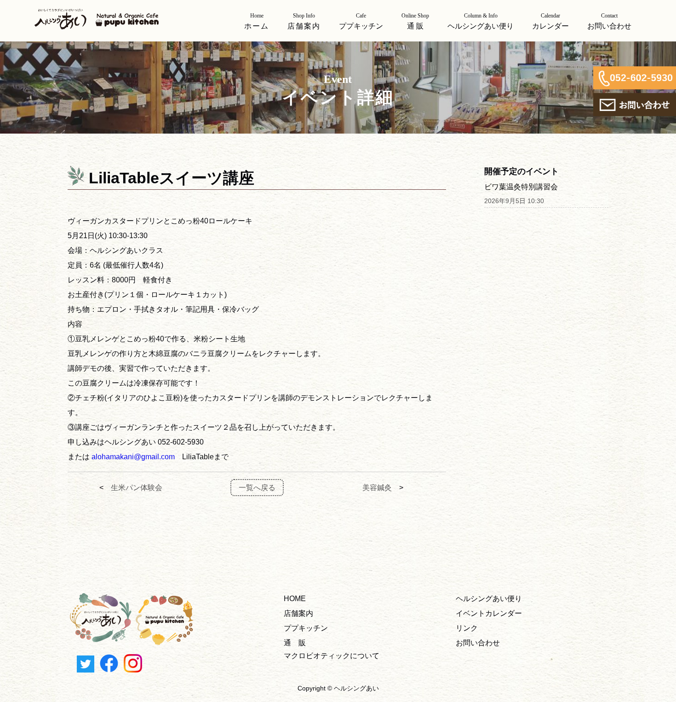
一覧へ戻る (257, 487)
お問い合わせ (478, 643)
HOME (295, 599)
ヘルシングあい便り (489, 599)
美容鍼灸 (377, 487)
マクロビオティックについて (331, 656)
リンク (467, 628)
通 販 (295, 643)
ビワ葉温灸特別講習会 (521, 187)
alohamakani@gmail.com (133, 457)
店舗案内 (298, 613)
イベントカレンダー (489, 613)
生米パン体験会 (136, 487)
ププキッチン (306, 628)
